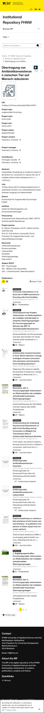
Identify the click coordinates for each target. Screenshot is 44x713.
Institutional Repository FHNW (17, 20)
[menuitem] (22, 29)
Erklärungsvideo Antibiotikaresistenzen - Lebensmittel (23, 492)
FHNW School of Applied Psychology (21, 56)
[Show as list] (3, 281)
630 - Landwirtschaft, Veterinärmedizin (18, 271)
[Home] (13, 3)
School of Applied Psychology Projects (16, 59)
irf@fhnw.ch (13, 653)
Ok (39, 709)
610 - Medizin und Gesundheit (14, 269)
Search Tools (36, 281)
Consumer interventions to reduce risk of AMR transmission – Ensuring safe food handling (27, 294)
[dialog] (22, 706)
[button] (39, 9)
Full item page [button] (9, 615)
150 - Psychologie (9, 266)
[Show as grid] (7, 281)
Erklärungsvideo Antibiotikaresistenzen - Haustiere (23, 463)
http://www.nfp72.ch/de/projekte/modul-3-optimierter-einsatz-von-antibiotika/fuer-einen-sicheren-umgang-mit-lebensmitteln (21, 190)
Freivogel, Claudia (9, 160)
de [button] (31, 9)
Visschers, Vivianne (10, 140)
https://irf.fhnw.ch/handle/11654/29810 (20, 105)
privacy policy (11, 710)
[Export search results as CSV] (36, 67)
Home (4, 56)
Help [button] (5, 37)
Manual (7, 680)
